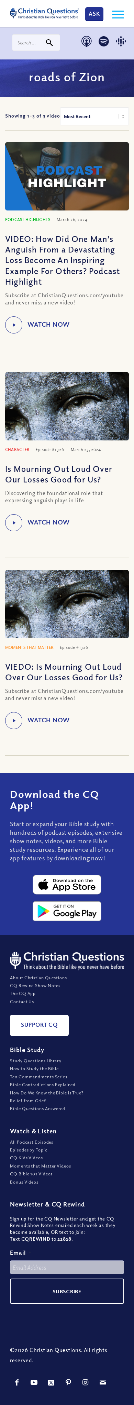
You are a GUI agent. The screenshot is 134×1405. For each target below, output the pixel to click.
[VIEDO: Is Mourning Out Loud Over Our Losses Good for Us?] (67, 611)
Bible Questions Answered (37, 1108)
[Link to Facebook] (17, 1382)
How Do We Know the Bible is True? (46, 1092)
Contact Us (22, 1001)
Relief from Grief (28, 1100)
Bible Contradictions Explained (43, 1084)
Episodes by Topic (28, 1149)
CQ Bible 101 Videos (31, 1173)
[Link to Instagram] (85, 1382)
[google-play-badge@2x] (67, 911)
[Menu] (114, 13)
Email (20, 1252)
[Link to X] (51, 1382)
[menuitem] (114, 13)
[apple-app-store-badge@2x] (67, 885)
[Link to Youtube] (34, 1382)
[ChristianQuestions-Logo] (44, 13)
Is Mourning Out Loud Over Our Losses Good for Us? (58, 473)
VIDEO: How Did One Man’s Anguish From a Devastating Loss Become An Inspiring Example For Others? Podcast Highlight (62, 259)
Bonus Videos (24, 1182)
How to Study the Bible (34, 1068)
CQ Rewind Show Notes (35, 985)
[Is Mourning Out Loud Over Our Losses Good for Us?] (67, 413)
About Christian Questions (38, 977)
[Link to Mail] (103, 1382)
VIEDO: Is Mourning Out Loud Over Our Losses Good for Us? (64, 671)
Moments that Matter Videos (40, 1166)
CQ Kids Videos (26, 1157)
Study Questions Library (36, 1060)
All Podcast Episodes (31, 1142)
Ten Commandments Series (38, 1076)
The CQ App (23, 993)
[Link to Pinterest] (68, 1382)
